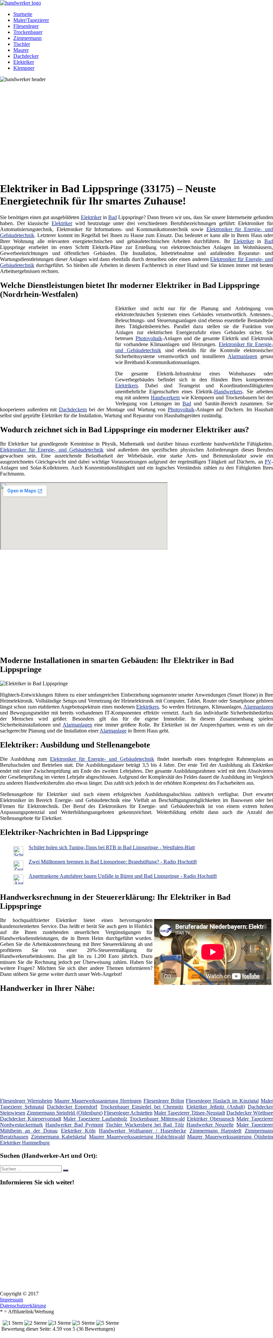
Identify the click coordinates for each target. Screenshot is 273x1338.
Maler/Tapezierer (31, 20)
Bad (112, 217)
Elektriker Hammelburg (25, 1142)
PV (268, 462)
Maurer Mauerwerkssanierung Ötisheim (230, 1136)
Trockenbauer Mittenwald (157, 1119)
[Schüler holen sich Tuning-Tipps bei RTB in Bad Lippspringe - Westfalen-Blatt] (18, 854)
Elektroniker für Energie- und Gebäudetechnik (52, 450)
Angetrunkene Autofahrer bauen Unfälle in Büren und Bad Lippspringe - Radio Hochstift (123, 876)
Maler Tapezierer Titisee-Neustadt (189, 1113)
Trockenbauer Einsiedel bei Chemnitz (141, 1107)
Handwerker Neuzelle (210, 1125)
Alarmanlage (113, 731)
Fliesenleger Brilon (163, 1101)
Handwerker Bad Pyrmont (74, 1125)
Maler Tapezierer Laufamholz (95, 1119)
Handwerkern (165, 397)
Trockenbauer (27, 32)
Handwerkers (228, 391)
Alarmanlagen (242, 356)
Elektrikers (126, 385)
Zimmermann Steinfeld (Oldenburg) (64, 1113)
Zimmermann (27, 38)
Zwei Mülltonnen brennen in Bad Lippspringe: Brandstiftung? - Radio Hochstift (113, 862)
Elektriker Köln (78, 1131)
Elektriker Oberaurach (210, 1119)
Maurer (21, 50)
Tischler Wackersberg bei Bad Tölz (145, 1125)
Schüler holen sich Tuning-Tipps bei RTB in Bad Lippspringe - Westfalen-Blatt (112, 847)
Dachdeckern (73, 409)
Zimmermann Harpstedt (215, 1131)
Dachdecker (26, 56)
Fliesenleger (26, 26)
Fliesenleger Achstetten (128, 1113)
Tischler (21, 44)
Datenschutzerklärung (23, 1305)
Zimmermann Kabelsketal (59, 1136)
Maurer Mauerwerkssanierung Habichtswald (137, 1136)
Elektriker (23, 62)
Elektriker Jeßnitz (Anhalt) (215, 1107)
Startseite (22, 14)
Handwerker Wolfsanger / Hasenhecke (142, 1131)
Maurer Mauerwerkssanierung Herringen (97, 1101)
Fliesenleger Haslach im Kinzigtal (222, 1101)
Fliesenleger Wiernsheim (26, 1101)
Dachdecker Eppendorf (72, 1107)
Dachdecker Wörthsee (249, 1113)
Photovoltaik (149, 338)
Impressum (11, 1299)
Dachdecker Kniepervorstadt (30, 1119)
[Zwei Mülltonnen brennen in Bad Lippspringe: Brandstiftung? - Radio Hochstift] (18, 868)
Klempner (23, 68)
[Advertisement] (139, 129)
